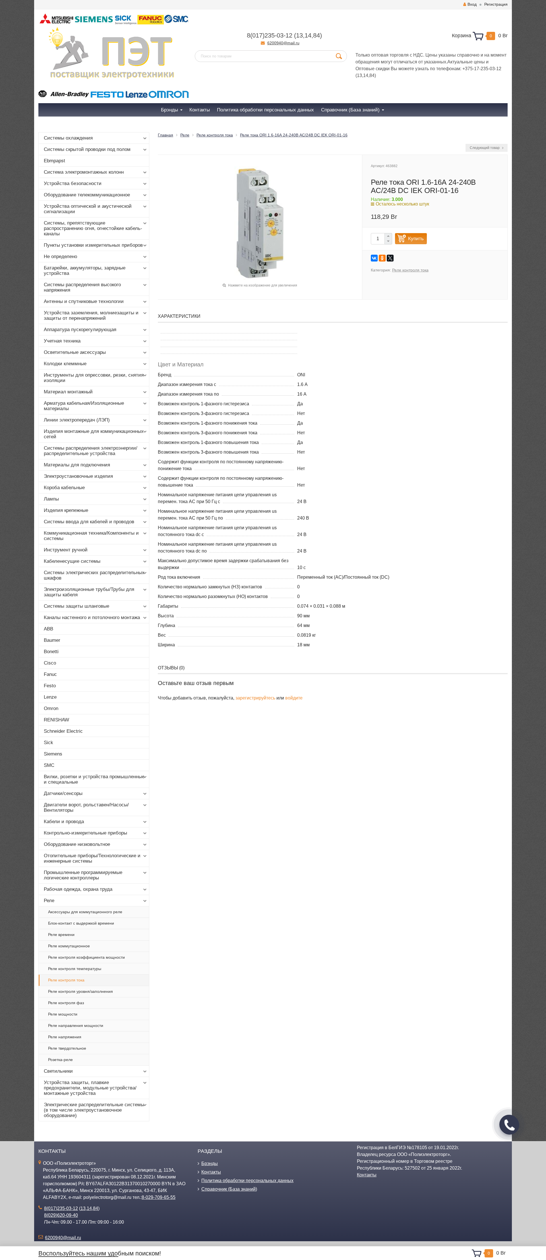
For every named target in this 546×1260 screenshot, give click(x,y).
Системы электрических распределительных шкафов (94, 575)
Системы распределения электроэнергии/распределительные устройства (90, 450)
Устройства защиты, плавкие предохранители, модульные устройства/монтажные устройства (90, 1088)
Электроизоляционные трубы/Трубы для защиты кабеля (89, 592)
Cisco (50, 663)
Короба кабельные (64, 487)
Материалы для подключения (77, 465)
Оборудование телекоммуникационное (87, 195)
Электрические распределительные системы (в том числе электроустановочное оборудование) (94, 1110)
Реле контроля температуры (74, 968)
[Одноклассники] (382, 258)
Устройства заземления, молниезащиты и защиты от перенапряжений (91, 315)
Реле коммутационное (69, 946)
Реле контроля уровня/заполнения (80, 991)
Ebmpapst (54, 160)
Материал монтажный (68, 392)
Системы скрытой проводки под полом (87, 149)
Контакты (211, 1172)
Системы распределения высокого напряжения (82, 287)
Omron (51, 708)
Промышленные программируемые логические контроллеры (83, 875)
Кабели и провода (64, 821)
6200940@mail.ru (283, 43)
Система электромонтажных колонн (84, 172)
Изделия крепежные (66, 510)
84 (316, 35)
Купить (416, 238)
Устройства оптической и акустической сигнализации (88, 209)
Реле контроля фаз (66, 1002)
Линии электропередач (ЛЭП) (77, 420)
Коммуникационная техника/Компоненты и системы (91, 535)
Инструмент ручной (66, 550)
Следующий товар (485, 148)
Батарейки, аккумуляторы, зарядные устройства (84, 270)
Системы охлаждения (68, 138)
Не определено (60, 256)
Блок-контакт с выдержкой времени (81, 923)
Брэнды (209, 1163)
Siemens (53, 754)
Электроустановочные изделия (78, 476)
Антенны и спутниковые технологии (84, 301)
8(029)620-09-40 (61, 1215)
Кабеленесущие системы (72, 561)
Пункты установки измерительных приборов (93, 245)
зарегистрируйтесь (255, 698)
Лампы (51, 499)
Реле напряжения (64, 1037)
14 (308, 35)
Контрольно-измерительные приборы (85, 833)
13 (299, 35)
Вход (472, 4)
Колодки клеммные (65, 363)
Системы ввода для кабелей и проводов (89, 521)
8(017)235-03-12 (269, 35)
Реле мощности (62, 1014)
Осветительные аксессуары (75, 352)
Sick (48, 742)
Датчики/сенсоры (63, 793)
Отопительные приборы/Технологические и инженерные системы (92, 858)
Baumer (52, 640)
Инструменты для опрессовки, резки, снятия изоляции (94, 377)
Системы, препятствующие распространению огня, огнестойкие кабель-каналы (93, 228)
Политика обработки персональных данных (247, 1180)
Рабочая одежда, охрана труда (78, 889)
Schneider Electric (63, 731)
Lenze (50, 697)
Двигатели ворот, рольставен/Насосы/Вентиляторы (86, 807)
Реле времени (61, 934)
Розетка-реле (60, 1059)
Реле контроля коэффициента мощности (86, 957)
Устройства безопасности (73, 183)
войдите (294, 698)
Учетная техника (62, 341)
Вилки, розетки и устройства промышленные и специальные (94, 779)
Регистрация (496, 4)
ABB (48, 629)
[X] (390, 258)
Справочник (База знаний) (229, 1189)
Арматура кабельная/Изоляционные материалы (84, 405)
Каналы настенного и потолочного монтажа (92, 617)
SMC (49, 765)
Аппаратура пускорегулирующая (80, 329)
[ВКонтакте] (374, 258)
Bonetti (51, 651)
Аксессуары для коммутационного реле (85, 912)
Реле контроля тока (66, 980)
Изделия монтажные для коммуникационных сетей (94, 434)
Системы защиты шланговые (76, 606)
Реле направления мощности (75, 1025)
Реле (49, 900)
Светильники (58, 1071)
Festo (50, 685)
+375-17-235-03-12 (481, 68)
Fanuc (50, 674)
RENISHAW (56, 720)
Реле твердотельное (67, 1048)
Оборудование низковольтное (77, 844)
